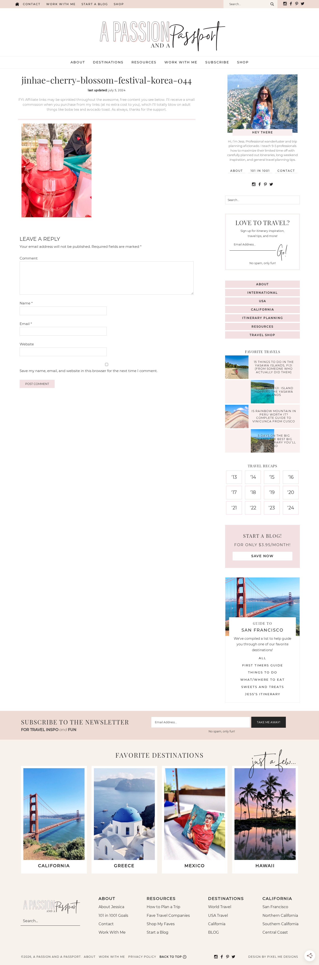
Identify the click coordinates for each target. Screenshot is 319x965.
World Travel (219, 907)
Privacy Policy (142, 956)
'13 (234, 477)
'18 (253, 492)
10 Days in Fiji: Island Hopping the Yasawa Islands (273, 392)
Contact (31, 4)
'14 (253, 477)
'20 (290, 492)
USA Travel (218, 915)
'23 (272, 508)
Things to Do (262, 672)
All (262, 658)
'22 (253, 508)
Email (26, 324)
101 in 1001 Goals (113, 915)
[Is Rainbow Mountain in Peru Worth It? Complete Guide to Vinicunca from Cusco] (238, 417)
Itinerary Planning (262, 318)
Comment (29, 258)
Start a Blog (95, 4)
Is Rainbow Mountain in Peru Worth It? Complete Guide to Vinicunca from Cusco (274, 416)
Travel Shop (262, 335)
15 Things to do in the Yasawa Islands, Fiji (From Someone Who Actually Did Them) (274, 367)
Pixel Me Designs (282, 956)
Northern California (280, 915)
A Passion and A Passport (159, 31)
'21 (234, 508)
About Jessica (111, 907)
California (262, 309)
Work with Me (61, 4)
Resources (262, 326)
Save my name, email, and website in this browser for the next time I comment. (88, 371)
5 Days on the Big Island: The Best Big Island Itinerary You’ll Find (274, 441)
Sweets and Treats (262, 687)
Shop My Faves (161, 924)
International (262, 292)
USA (262, 301)
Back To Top (171, 956)
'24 (290, 508)
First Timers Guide (262, 665)
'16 (291, 477)
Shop (119, 4)
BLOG (213, 932)
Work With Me (112, 932)
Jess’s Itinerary (262, 694)
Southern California (280, 924)
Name (26, 303)
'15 (271, 477)
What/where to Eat (262, 679)
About (236, 170)
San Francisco (275, 907)
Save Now (262, 556)
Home (17, 4)
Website (27, 344)
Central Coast (275, 932)
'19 (272, 492)
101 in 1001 (260, 170)
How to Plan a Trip (163, 907)
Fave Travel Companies (168, 915)
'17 (234, 492)
